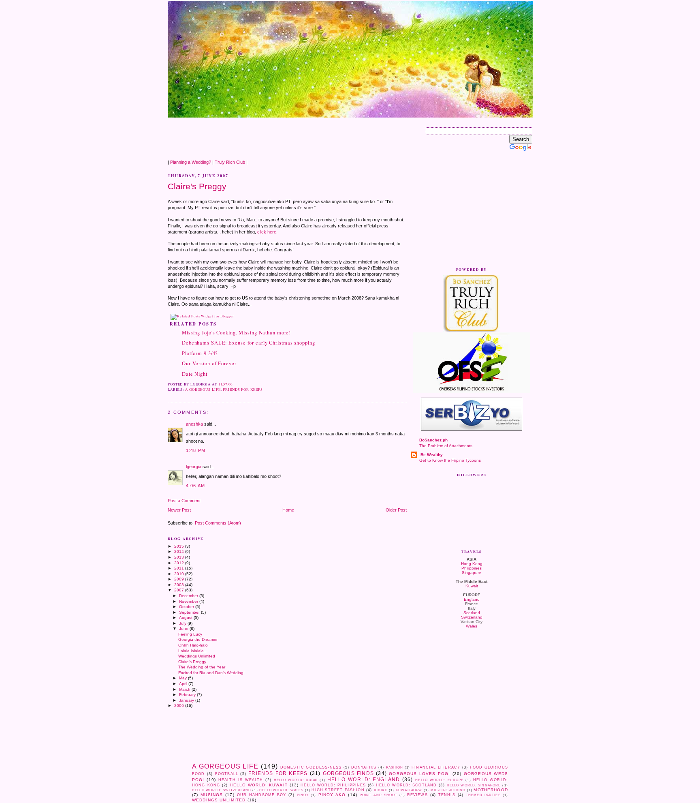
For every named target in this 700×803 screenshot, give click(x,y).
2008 (179, 584)
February (188, 694)
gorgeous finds (348, 773)
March (185, 689)
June (184, 628)
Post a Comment (184, 500)
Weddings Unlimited (196, 656)
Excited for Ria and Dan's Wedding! (211, 672)
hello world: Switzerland (221, 790)
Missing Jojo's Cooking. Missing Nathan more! (236, 332)
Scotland (471, 612)
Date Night (194, 373)
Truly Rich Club (230, 162)
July (183, 623)
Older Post (396, 509)
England (472, 599)
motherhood (491, 790)
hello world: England (363, 779)
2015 (179, 546)
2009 (179, 579)
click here (266, 231)
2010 (179, 574)
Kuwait (471, 586)
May (183, 678)
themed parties (483, 795)
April (183, 683)
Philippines (471, 568)
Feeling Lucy (190, 634)
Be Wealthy (431, 454)
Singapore (471, 572)
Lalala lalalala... (192, 651)
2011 (179, 568)
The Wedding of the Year (201, 667)
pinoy (303, 795)
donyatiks (363, 767)
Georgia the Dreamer (198, 639)
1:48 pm (195, 450)
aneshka (194, 424)
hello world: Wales (281, 790)
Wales (471, 626)
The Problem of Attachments (445, 445)
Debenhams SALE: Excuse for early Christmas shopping (248, 342)
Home (288, 509)
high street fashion (338, 790)
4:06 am (195, 485)
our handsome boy (261, 795)
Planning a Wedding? (190, 162)
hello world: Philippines (333, 785)
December (189, 595)
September (190, 612)
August (186, 617)
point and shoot (379, 795)
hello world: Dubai (296, 780)
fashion (394, 767)
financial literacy (436, 767)
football (226, 774)
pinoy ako (332, 794)
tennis (446, 795)
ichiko (381, 790)
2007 (179, 590)
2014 (179, 551)
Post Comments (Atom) (218, 522)
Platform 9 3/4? (200, 353)
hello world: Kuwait (258, 785)
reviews (417, 795)
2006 (179, 705)
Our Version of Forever (209, 363)
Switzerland (471, 617)
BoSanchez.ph (433, 440)
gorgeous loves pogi (419, 773)
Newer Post (179, 509)
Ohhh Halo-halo (193, 645)
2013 (179, 557)
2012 (179, 563)
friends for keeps (242, 389)
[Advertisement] (315, 136)
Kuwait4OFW (409, 790)
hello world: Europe (439, 780)
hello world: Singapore (474, 785)
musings (212, 794)
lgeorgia (193, 466)
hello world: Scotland (406, 785)
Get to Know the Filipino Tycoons (450, 460)
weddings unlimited (219, 800)
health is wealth (240, 780)
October (187, 606)
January (187, 700)
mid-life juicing (448, 790)
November (189, 601)
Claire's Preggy (197, 186)
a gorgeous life (202, 389)
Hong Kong (471, 563)
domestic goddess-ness (310, 767)
